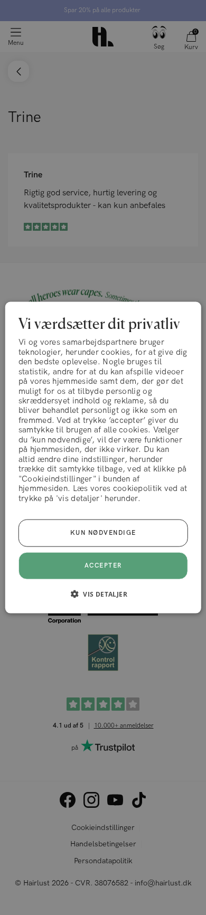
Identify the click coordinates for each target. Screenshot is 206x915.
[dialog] (103, 457)
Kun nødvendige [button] (103, 533)
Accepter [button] (103, 566)
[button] (103, 594)
